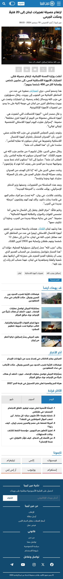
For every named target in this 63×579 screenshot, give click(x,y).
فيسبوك (52, 460)
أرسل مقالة (31, 516)
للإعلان (31, 512)
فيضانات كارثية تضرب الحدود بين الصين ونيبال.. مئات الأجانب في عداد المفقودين (21, 297)
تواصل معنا (31, 542)
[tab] (51, 400)
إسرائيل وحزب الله (54, 273)
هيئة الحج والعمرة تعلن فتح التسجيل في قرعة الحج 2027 (34, 383)
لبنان (19, 273)
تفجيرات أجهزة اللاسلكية (34, 273)
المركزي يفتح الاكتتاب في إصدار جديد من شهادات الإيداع (34, 358)
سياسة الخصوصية (31, 546)
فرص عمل (31, 525)
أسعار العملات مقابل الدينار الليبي (31, 521)
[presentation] (51, 400)
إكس (31, 460)
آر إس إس (11, 470)
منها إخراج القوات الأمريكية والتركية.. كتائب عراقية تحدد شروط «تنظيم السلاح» (21, 326)
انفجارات (33, 91)
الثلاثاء (42, 228)
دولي (58, 28)
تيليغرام (11, 460)
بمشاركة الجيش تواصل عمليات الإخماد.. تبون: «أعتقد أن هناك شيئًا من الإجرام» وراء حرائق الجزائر (20, 312)
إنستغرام (52, 470)
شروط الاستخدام (31, 551)
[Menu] (59, 4)
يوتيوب (32, 470)
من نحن (31, 538)
